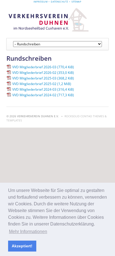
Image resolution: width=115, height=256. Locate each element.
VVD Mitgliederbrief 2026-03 (43, 67)
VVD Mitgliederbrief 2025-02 (41, 83)
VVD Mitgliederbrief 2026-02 (43, 72)
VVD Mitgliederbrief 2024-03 (43, 89)
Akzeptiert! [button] (22, 246)
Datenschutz (59, 1)
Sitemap (76, 1)
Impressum (40, 1)
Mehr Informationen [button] (28, 231)
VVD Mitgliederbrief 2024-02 (43, 95)
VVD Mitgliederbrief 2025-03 (43, 78)
